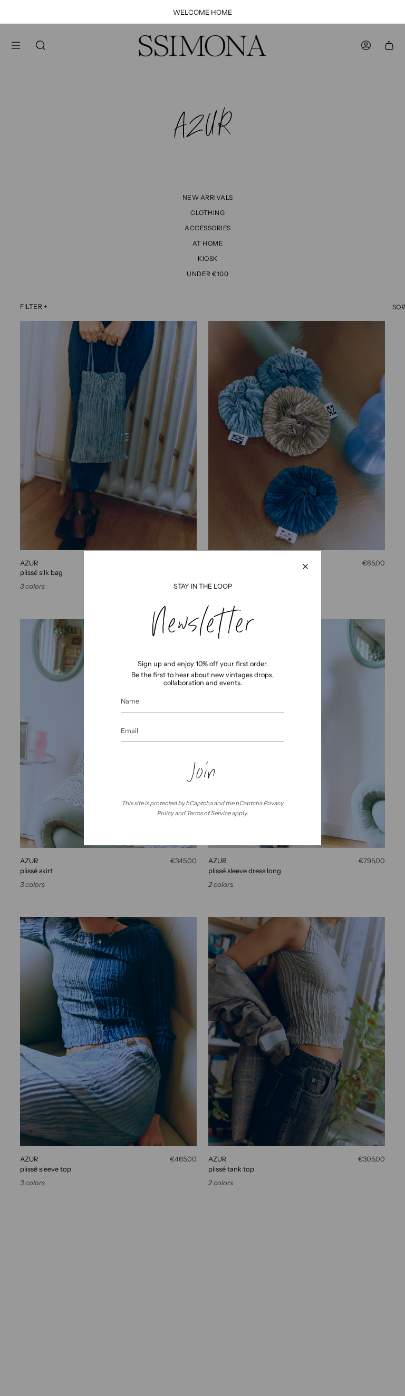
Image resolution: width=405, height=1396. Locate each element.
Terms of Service (209, 813)
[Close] (305, 566)
